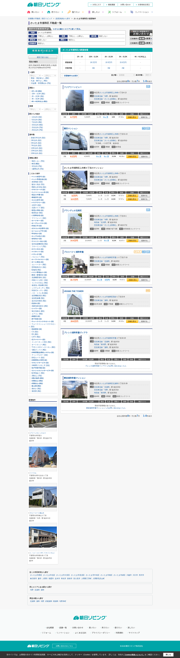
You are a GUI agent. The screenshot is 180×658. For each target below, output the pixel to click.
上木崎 (115, 93)
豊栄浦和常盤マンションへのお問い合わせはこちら (106, 408)
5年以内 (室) (36, 143)
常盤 (114, 257)
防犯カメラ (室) (37, 358)
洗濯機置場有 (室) (38, 277)
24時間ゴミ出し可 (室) (40, 365)
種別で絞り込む (43, 57)
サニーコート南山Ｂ (37, 513)
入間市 (45, 578)
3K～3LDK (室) (37, 99)
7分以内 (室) (36, 122)
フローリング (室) (38, 246)
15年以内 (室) (36, 151)
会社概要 (50, 627)
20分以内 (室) (37, 130)
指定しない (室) (37, 161)
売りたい (105, 627)
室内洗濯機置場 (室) (39, 244)
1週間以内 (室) (37, 169)
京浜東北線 (98, 96)
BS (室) (34, 334)
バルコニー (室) (37, 257)
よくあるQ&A (80, 632)
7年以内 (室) (36, 145)
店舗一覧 (63, 627)
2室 (93, 68)
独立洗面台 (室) (37, 311)
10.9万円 (108, 62)
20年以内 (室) (36, 153)
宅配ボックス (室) (38, 350)
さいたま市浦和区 (106, 93)
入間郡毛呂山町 (99, 578)
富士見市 (76, 578)
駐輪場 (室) (36, 270)
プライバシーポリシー (101, 632)
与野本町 (62, 601)
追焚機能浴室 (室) (38, 296)
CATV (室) (35, 337)
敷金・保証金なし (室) (40, 78)
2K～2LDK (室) (37, 96)
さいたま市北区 (49, 575)
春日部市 (33, 578)
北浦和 (107, 261)
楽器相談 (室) (37, 182)
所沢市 (141, 575)
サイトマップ (134, 632)
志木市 (57, 578)
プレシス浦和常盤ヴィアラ (76, 333)
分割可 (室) (36, 205)
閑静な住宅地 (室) (38, 187)
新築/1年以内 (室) (38, 138)
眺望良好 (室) (37, 213)
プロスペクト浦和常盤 (74, 252)
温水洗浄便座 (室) (38, 301)
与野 (106, 96)
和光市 (63, 578)
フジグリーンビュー (73, 87)
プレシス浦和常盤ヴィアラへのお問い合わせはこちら (105, 366)
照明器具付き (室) (38, 267)
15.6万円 (123, 62)
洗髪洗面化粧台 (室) (39, 306)
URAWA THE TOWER (74, 291)
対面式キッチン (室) (39, 290)
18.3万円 (93, 62)
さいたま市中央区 (92, 575)
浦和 (106, 300)
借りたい (118, 627)
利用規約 (119, 632)
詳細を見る (132, 117)
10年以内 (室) (36, 148)
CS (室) (34, 332)
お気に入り (97, 4)
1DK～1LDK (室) (38, 94)
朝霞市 (51, 578)
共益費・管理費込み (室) (41, 83)
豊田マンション (71, 128)
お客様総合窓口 (144, 4)
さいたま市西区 (36, 575)
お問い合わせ (77, 627)
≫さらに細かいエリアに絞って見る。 (67, 29)
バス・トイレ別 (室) (39, 293)
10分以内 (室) (37, 125)
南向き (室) (36, 389)
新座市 (69, 578)
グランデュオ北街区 (73, 210)
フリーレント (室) (38, 218)
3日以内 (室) (36, 166)
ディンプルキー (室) (39, 355)
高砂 (114, 297)
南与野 (103, 344)
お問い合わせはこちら (64, 646)
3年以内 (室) (36, 140)
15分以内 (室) (37, 127)
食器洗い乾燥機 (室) (39, 285)
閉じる (168, 654)
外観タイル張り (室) (39, 280)
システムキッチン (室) (40, 288)
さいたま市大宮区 (63, 575)
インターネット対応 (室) (41, 342)
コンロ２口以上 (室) (39, 283)
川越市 (129, 575)
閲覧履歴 (111, 4)
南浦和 (55, 601)
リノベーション (142, 12)
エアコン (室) (37, 314)
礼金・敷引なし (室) (39, 81)
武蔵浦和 (48, 601)
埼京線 (96, 222)
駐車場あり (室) (37, 373)
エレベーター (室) (38, 265)
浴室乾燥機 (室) (37, 298)
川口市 (135, 575)
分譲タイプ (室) (37, 208)
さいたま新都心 (110, 99)
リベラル (33, 473)
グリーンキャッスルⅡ (38, 433)
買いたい (92, 627)
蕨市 (39, 578)
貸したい (131, 627)
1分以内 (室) (36, 117)
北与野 (103, 222)
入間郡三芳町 (86, 578)
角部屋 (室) (36, 391)
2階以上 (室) (36, 376)
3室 (109, 68)
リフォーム (117, 12)
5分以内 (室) (36, 120)
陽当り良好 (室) (37, 184)
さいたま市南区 (106, 575)
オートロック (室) (38, 345)
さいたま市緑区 (119, 575)
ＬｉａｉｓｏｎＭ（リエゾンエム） (42, 553)
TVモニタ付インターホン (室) (43, 347)
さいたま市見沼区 (78, 575)
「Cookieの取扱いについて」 (134, 655)
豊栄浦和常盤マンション (75, 378)
